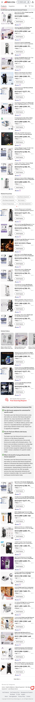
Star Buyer (12, 694)
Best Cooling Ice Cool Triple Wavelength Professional (24, 225)
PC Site (18, 694)
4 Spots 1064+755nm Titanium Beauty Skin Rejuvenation (24, 163)
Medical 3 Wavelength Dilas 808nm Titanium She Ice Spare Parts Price (23, 73)
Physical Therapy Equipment (9, 204)
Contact (28, 696)
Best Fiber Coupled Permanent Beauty (24, 255)
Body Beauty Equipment (23, 197)
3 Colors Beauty (23, 383)
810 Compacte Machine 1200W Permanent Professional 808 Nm (24, 240)
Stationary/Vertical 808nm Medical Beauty (24, 179)
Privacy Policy (21, 696)
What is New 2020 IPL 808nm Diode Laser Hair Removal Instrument (7, 347)
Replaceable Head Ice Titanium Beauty (23, 270)
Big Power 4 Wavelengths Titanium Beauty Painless (24, 482)
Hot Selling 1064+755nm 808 (24, 315)
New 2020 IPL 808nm (24, 13)
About (6, 696)
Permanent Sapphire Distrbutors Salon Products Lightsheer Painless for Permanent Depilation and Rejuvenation (24, 43)
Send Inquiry (19, 21)
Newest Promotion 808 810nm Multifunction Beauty (24, 353)
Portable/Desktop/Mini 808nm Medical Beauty (23, 118)
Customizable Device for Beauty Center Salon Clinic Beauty (24, 618)
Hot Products (5, 692)
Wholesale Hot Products (26, 692)
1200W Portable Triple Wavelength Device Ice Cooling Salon (23, 542)
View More (17, 679)
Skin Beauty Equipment (8, 197)
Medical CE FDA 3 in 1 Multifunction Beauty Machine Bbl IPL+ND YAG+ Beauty (24, 527)
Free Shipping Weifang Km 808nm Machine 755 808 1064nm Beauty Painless (24, 103)
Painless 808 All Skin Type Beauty (24, 58)
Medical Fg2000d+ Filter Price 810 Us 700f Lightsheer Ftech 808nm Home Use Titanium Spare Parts (24, 300)
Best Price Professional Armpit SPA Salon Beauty (24, 558)
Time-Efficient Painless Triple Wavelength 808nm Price (24, 285)
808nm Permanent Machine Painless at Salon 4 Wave (24, 512)
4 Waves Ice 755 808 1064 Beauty (24, 148)
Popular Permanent (24, 368)
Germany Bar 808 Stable (23, 28)
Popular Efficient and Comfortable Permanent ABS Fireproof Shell (24, 210)
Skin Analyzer (21, 200)
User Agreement (13, 696)
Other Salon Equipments (25, 204)
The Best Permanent (24, 497)
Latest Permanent (24, 88)
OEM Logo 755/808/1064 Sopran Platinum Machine (24, 133)
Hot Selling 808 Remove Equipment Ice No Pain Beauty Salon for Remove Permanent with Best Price (24, 603)
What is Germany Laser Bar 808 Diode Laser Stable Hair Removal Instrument (20, 347)
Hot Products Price (14, 692)
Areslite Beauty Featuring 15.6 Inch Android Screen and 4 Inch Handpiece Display (24, 588)
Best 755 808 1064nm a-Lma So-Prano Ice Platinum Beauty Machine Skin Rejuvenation (24, 663)
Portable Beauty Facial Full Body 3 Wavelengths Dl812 (24, 573)
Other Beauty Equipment (8, 200)
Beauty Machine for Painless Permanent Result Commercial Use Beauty (24, 633)
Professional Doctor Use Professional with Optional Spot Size (24, 648)
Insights (23, 694)
